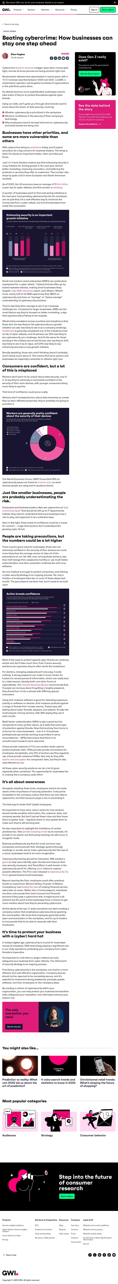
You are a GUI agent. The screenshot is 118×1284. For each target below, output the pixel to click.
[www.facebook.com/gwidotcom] (90, 1255)
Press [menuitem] (73, 1233)
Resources (59, 10)
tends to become (25, 67)
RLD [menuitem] (37, 1225)
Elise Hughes (18, 54)
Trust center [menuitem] (76, 1242)
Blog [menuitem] (61, 1225)
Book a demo (108, 10)
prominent (35, 147)
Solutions (45, 10)
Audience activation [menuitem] (43, 1229)
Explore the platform (88, 124)
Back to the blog (12, 24)
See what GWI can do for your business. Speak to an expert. (35, 2)
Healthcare (8, 330)
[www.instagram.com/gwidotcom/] (104, 1255)
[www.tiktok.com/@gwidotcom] (109, 1255)
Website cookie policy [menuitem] (92, 1233)
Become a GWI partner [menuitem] (45, 1238)
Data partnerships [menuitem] (43, 1233)
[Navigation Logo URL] (6, 10)
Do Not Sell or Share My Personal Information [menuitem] (97, 1239)
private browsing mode (35, 831)
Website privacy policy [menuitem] (93, 1229)
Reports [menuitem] (62, 1229)
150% (5, 79)
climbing (57, 187)
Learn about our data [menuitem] (11, 1235)
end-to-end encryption (14, 759)
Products (17, 10)
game (5, 862)
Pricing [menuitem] (74, 10)
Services (31, 10)
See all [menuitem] (86, 1244)
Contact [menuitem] (74, 1238)
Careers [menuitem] (74, 1229)
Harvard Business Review (35, 684)
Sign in (94, 10)
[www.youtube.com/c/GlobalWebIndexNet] (114, 1255)
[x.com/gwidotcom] (95, 1255)
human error (44, 482)
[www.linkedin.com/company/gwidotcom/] (99, 1255)
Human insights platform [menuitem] (13, 1225)
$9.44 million (61, 184)
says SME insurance (22, 290)
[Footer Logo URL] (10, 1273)
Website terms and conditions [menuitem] (96, 1225)
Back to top (11, 1255)
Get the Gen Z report (90, 74)
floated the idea (29, 886)
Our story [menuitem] (75, 1225)
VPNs (32, 746)
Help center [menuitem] (64, 1233)
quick (39, 868)
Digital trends (9, 31)
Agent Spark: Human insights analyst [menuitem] (14, 1230)
